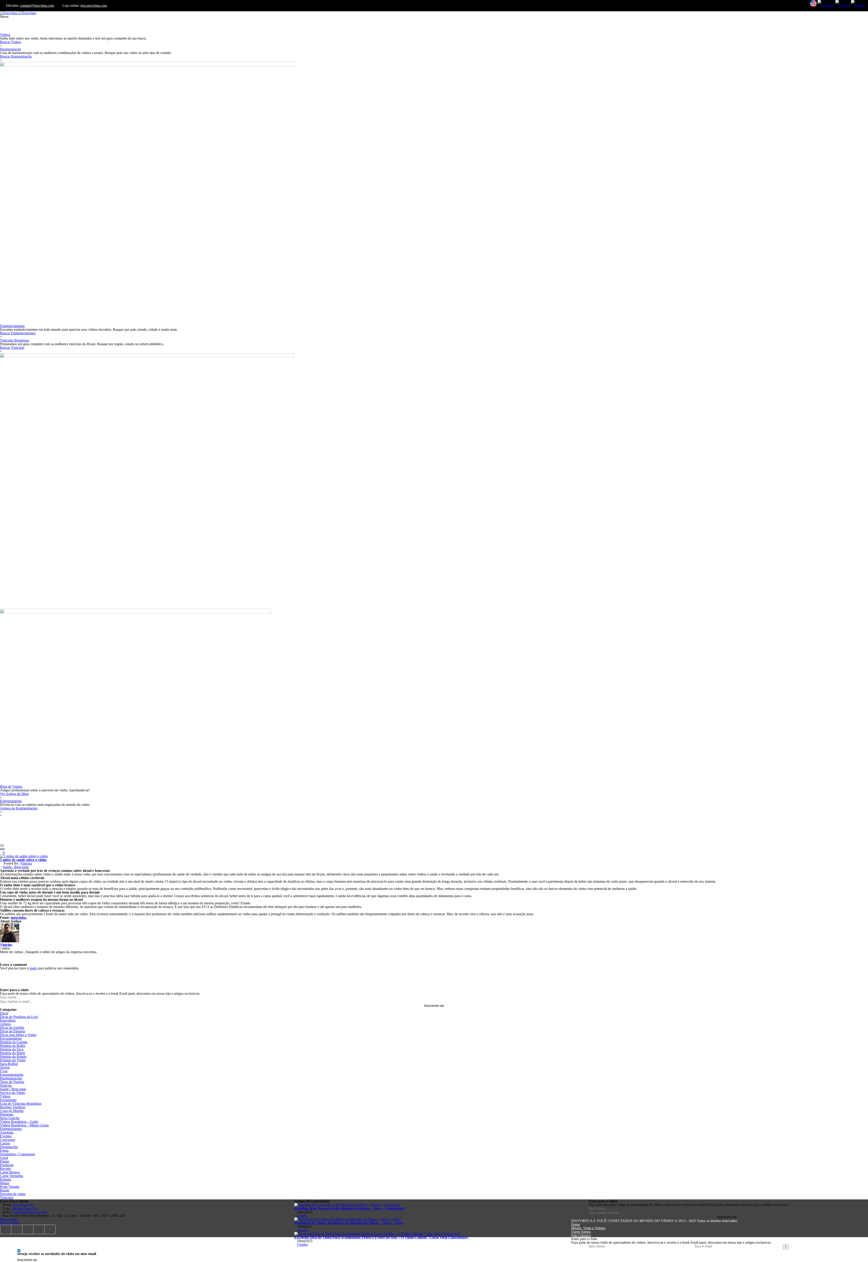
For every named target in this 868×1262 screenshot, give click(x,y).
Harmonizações (11, 1078)
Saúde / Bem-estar (16, 867)
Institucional (8, 1219)
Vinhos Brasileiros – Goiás (19, 1122)
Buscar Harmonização (16, 56)
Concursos (7, 1140)
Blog (3, 607)
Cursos (5, 1143)
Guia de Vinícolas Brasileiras (20, 1103)
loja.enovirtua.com (93, 5)
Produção (7, 1165)
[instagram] (50, 1229)
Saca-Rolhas (9, 1064)
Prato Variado (9, 1187)
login (33, 968)
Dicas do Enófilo (12, 1028)
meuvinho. (19, 918)
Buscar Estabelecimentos (17, 333)
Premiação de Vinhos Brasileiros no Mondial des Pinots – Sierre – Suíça (348, 1223)
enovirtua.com (23, 1205)
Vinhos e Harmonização (17, 31)
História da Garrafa (13, 1042)
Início (4, 20)
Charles (302, 1215)
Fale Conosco (10, 1223)
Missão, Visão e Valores (588, 1228)
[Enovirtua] (18, 13)
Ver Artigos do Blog (14, 794)
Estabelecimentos (12, 326)
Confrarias (7, 27)
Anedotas (7, 1132)
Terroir (5, 1067)
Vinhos (5, 35)
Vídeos (5, 1096)
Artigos (5, 1024)
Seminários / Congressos (17, 1154)
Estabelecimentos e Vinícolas (20, 322)
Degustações (9, 1147)
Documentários (11, 1038)
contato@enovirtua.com (37, 5)
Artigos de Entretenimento (19, 808)
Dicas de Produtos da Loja (19, 1017)
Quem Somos (581, 1232)
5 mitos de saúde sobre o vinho (23, 860)
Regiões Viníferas (12, 1107)
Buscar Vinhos (10, 42)
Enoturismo (8, 1100)
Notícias (6, 1085)
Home (575, 1224)
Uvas (3, 1071)
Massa (4, 1183)
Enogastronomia (11, 1075)
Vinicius (26, 863)
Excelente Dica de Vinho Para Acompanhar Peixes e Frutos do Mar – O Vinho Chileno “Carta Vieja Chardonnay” (382, 1237)
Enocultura (8, 1020)
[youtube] (27, 1229)
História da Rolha (12, 1046)
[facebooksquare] (5, 1229)
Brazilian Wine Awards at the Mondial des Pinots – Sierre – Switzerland (349, 1208)
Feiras (4, 1150)
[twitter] (16, 1229)
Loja (3, 24)
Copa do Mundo (12, 1111)
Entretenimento (11, 801)
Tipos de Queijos (12, 1082)
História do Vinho (13, 1060)
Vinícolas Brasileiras (14, 340)
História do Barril (12, 1053)
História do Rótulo (13, 1056)
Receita (5, 1169)
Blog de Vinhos (11, 786)
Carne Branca (10, 1172)
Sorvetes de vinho (13, 1194)
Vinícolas (6, 1197)
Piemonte (6, 1114)
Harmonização (10, 49)
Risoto (4, 1190)
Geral (4, 1158)
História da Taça (11, 1049)
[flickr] (39, 1229)
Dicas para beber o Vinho (18, 1035)
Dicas (4, 1013)
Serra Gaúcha (9, 1118)
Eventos (6, 1136)
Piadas (4, 1161)
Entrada (5, 1179)
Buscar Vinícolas (12, 348)
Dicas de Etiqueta (12, 1031)
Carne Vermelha (11, 1176)
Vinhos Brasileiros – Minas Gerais (24, 1125)
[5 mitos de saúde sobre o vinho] (24, 856)
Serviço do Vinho (12, 1093)
